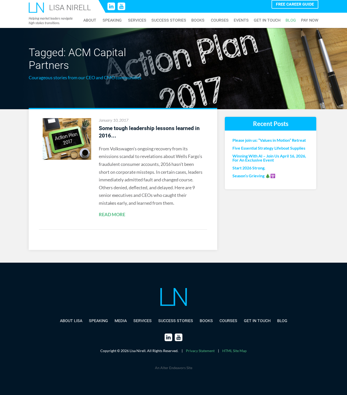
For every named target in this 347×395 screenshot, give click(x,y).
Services (137, 20)
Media (121, 320)
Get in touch (267, 20)
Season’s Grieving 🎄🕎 (253, 176)
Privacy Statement (200, 351)
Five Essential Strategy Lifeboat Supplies (268, 148)
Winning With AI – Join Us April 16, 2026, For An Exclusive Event (269, 158)
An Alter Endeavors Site (173, 368)
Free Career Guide (295, 4)
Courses (220, 20)
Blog (291, 20)
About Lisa (71, 320)
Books (197, 20)
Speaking (112, 20)
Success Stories (168, 20)
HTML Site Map (234, 351)
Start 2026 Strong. (248, 168)
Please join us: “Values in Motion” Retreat (269, 140)
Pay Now (309, 20)
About (89, 20)
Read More (112, 214)
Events (241, 20)
